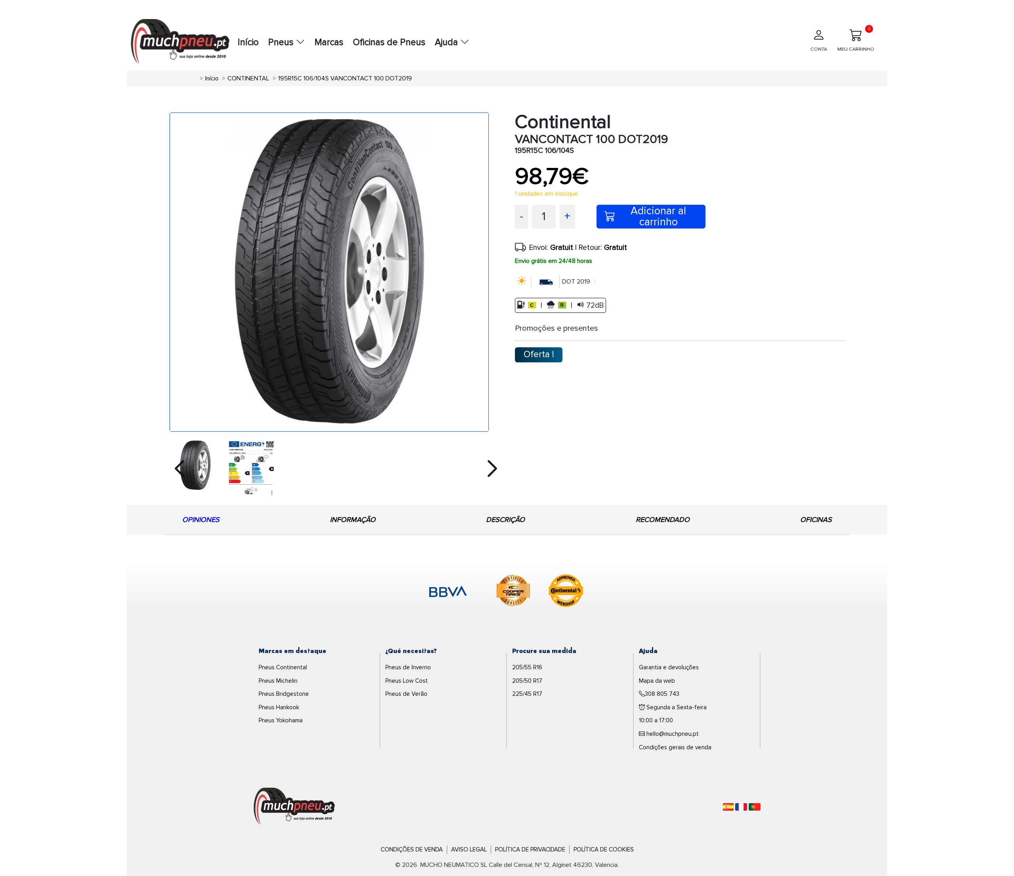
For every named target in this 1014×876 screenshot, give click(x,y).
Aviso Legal (469, 849)
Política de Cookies (604, 849)
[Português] (754, 807)
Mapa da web (657, 680)
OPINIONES (200, 519)
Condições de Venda (412, 849)
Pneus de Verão (406, 693)
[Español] (728, 807)
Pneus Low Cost (406, 680)
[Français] (741, 807)
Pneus (282, 42)
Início (248, 42)
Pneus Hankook (279, 707)
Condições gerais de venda (675, 747)
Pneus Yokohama (281, 720)
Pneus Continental (283, 667)
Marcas (328, 42)
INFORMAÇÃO (352, 519)
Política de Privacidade (530, 849)
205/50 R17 (527, 680)
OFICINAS (816, 519)
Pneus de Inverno (408, 667)
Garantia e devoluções (669, 667)
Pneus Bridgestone (284, 693)
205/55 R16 (527, 667)
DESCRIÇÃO (505, 519)
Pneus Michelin (278, 680)
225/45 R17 (527, 693)
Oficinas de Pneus (389, 42)
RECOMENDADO (663, 519)
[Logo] (294, 806)
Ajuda (447, 42)
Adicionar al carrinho (658, 217)
